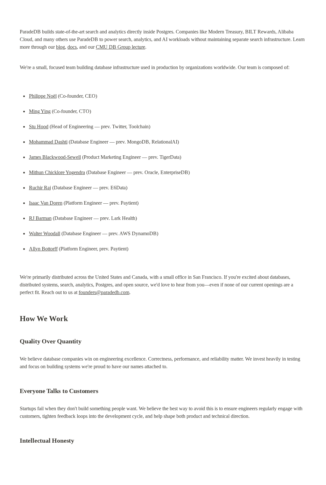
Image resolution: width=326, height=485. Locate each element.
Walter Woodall (44, 233)
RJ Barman (40, 218)
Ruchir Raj (40, 187)
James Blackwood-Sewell (55, 157)
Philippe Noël (43, 96)
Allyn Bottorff (43, 248)
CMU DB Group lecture (120, 47)
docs (72, 47)
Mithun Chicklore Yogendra (57, 172)
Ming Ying (40, 111)
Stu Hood (38, 126)
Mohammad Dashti (48, 141)
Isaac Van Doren (45, 203)
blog (60, 47)
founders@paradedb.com (104, 292)
